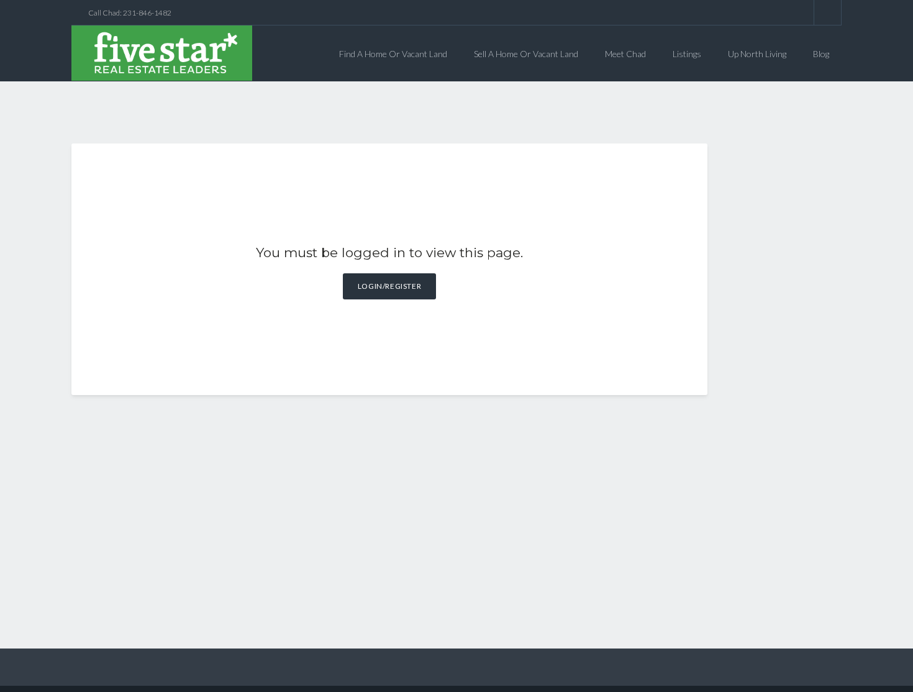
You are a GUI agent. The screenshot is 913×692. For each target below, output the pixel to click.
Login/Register (389, 286)
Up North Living (757, 53)
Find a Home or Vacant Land (393, 53)
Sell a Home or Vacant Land (526, 53)
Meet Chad (625, 53)
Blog (821, 53)
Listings (687, 53)
